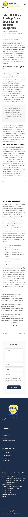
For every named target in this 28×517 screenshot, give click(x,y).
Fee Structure (6, 460)
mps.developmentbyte (10, 31)
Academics (5, 438)
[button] (25, 4)
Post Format (7, 33)
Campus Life (6, 435)
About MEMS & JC (7, 433)
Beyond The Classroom (9, 440)
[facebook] (10, 417)
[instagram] (15, 417)
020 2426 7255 (7, 490)
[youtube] (13, 417)
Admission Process (8, 453)
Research (16, 33)
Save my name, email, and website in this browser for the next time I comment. (13, 380)
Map (5, 496)
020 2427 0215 (7, 492)
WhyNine (18, 513)
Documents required (8, 458)
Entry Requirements (8, 455)
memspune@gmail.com (10, 494)
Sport (21, 33)
